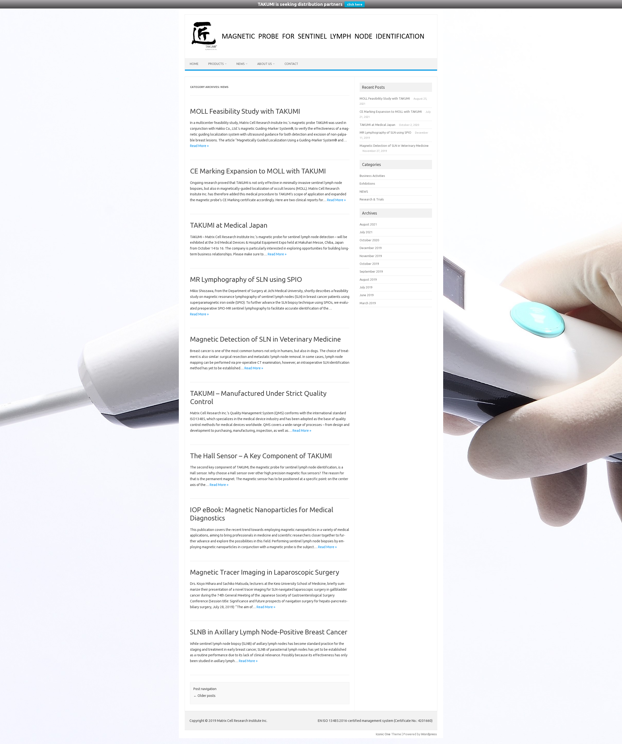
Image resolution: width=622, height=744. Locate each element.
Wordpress (429, 734)
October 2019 (369, 263)
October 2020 (369, 240)
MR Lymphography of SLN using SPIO (246, 279)
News (240, 63)
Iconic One (383, 734)
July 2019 (366, 287)
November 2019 (371, 256)
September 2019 (371, 271)
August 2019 (368, 279)
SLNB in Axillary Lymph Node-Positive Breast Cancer (268, 632)
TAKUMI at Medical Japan (229, 225)
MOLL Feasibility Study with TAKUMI (245, 111)
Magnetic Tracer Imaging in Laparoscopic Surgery (264, 572)
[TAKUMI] (311, 50)
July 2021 (366, 232)
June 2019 (367, 295)
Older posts (204, 696)
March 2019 (368, 303)
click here (354, 4)
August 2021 (368, 224)
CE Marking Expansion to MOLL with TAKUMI (258, 171)
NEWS (364, 191)
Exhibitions (367, 183)
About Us (264, 63)
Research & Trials (372, 199)
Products (216, 63)
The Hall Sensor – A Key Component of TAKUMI (261, 455)
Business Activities (372, 175)
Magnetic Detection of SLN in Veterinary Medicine (265, 339)
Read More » (199, 146)
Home (194, 63)
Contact (291, 63)
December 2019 (371, 248)
